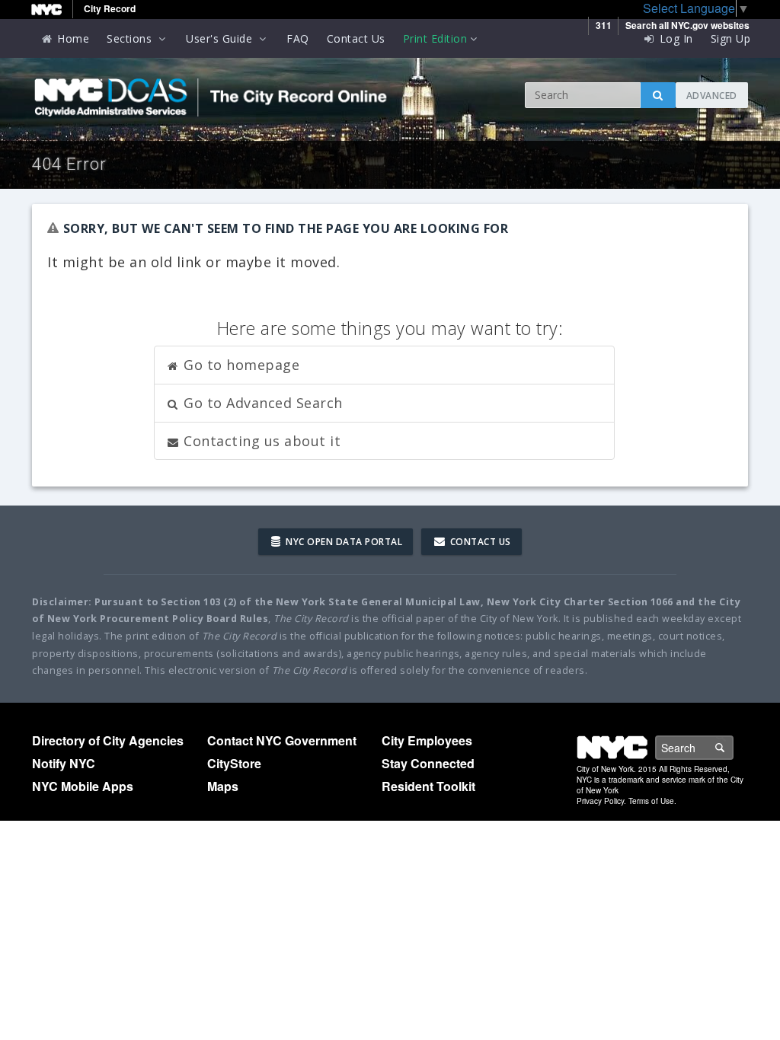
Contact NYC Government (281, 740)
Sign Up (731, 38)
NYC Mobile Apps (82, 786)
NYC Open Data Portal (343, 541)
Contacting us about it (260, 441)
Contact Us (356, 38)
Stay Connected (428, 763)
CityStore (234, 763)
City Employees (427, 740)
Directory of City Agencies (108, 740)
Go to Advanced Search (261, 403)
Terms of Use (651, 801)
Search (733, 747)
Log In (674, 38)
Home (72, 38)
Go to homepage (240, 365)
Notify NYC (63, 763)
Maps (222, 786)
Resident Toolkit (428, 786)
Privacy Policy (600, 801)
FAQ (297, 38)
